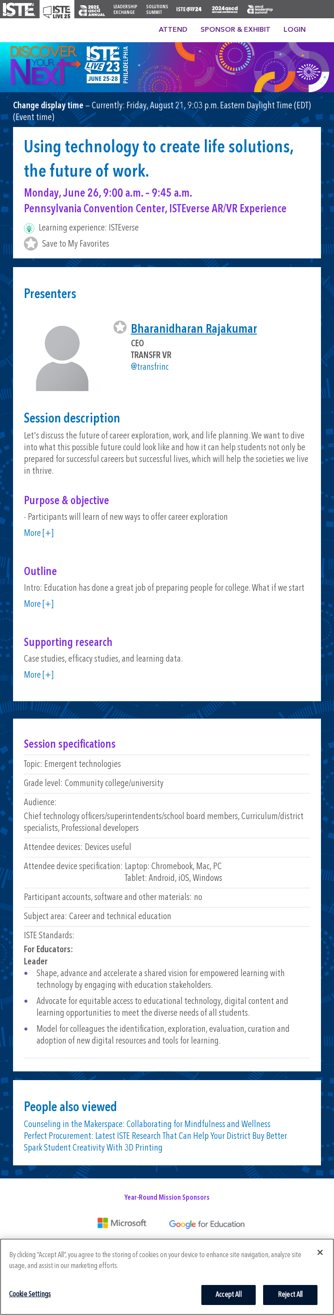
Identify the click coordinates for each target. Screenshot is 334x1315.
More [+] (38, 533)
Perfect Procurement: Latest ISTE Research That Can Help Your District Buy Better (155, 1136)
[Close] (320, 1252)
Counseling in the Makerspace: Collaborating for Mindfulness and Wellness (147, 1124)
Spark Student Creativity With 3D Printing (93, 1148)
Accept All (229, 1294)
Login (295, 30)
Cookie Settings (30, 1294)
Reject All (290, 1294)
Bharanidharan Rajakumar (194, 329)
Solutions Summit (157, 10)
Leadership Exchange (125, 10)
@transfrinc (150, 367)
